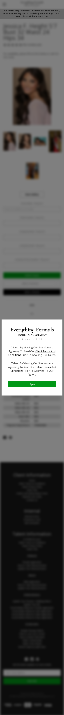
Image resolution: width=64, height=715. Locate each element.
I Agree (32, 384)
